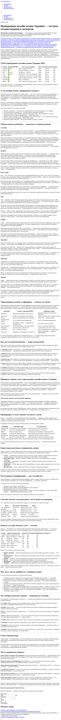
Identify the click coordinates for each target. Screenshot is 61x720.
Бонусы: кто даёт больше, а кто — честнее (17, 45)
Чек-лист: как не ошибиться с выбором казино (41, 45)
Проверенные (7, 4)
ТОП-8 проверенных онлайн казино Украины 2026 (14, 38)
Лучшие (6, 5)
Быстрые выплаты (9, 8)
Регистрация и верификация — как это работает (17, 44)
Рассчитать (4, 703)
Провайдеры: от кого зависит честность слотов (18, 42)
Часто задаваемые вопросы (46, 47)
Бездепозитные (8, 7)
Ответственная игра (33, 47)
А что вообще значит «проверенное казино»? (40, 38)
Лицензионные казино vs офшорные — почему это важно (40, 40)
